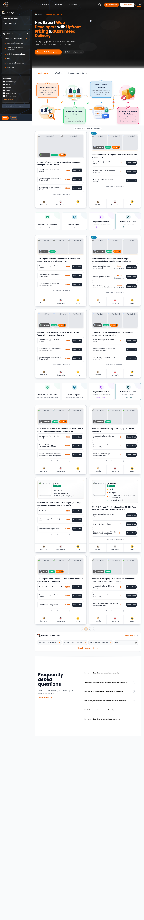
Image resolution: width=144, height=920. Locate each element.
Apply (5, 118)
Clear (13, 118)
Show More (129, 636)
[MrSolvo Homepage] (6, 4)
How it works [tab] (42, 73)
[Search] (100, 5)
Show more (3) (8, 71)
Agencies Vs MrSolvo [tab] (77, 73)
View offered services (59, 194)
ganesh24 (111, 483)
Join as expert (127, 5)
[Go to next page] (93, 629)
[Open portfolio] (60, 146)
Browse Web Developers (47, 52)
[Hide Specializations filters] (137, 636)
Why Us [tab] (58, 73)
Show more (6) (8, 99)
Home (38, 14)
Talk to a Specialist (74, 52)
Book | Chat (77, 170)
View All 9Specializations (86, 648)
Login (139, 5)
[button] (64, 155)
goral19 (56, 483)
